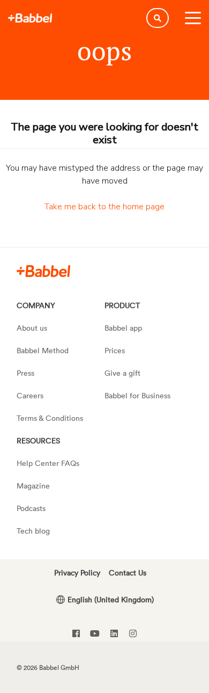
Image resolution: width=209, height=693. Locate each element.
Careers (30, 395)
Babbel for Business (137, 395)
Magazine (33, 485)
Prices (114, 350)
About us (32, 328)
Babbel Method (43, 350)
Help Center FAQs (48, 463)
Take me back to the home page (104, 207)
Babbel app (123, 328)
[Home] (30, 18)
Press (25, 373)
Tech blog (33, 531)
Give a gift (122, 373)
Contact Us (127, 572)
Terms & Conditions (50, 418)
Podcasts (31, 508)
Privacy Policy (77, 572)
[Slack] (43, 270)
